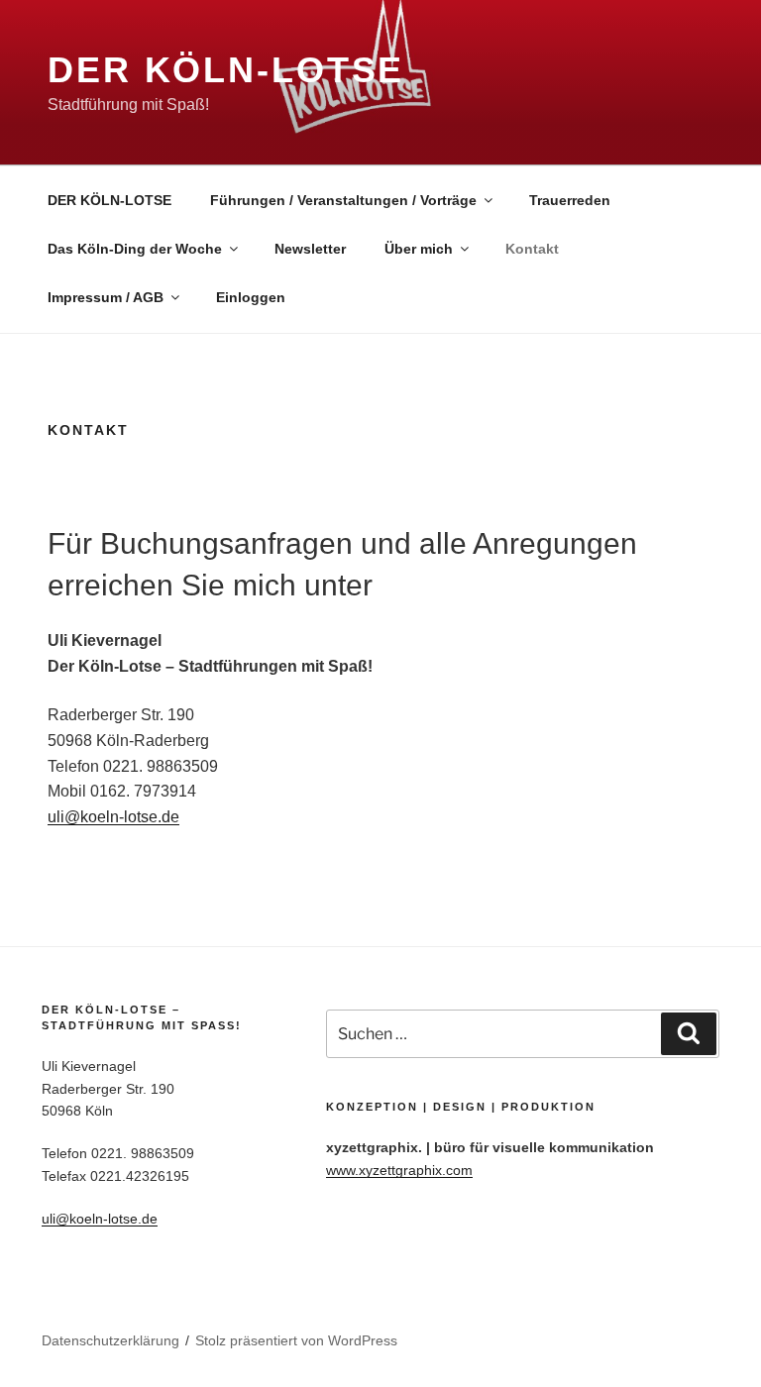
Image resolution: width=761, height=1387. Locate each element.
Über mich (418, 249)
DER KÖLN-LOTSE (109, 200)
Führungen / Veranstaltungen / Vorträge (343, 200)
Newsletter (310, 249)
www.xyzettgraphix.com (399, 1170)
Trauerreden (569, 200)
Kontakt (532, 249)
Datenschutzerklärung (110, 1340)
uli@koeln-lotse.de (113, 816)
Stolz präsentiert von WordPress (296, 1340)
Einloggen (250, 297)
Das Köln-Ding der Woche (135, 249)
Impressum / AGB (105, 297)
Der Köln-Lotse (226, 70)
